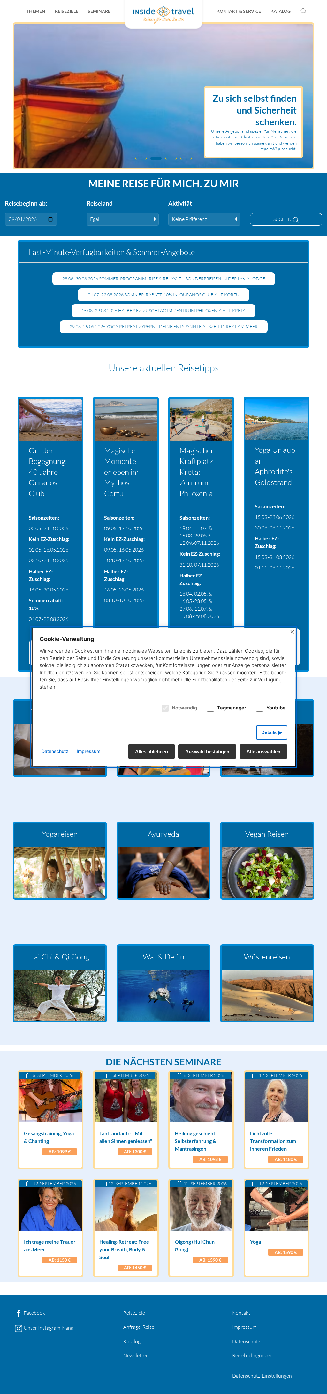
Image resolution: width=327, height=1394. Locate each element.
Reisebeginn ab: (26, 203)
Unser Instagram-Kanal (49, 1328)
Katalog (280, 10)
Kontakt (241, 1313)
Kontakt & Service (239, 10)
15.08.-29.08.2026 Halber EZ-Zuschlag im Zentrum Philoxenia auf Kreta (163, 310)
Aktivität (180, 203)
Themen (36, 10)
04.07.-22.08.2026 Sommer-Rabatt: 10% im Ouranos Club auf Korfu (163, 294)
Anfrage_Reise (138, 1327)
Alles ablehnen (151, 751)
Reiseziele (66, 10)
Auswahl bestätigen (207, 751)
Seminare (99, 10)
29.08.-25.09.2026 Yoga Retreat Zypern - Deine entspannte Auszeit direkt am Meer (164, 326)
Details (269, 732)
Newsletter (135, 1355)
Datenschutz (246, 1341)
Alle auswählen (263, 751)
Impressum (244, 1327)
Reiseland (100, 203)
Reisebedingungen (252, 1355)
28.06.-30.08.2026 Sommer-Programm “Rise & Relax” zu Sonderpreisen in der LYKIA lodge (163, 278)
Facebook (34, 1313)
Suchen (283, 219)
